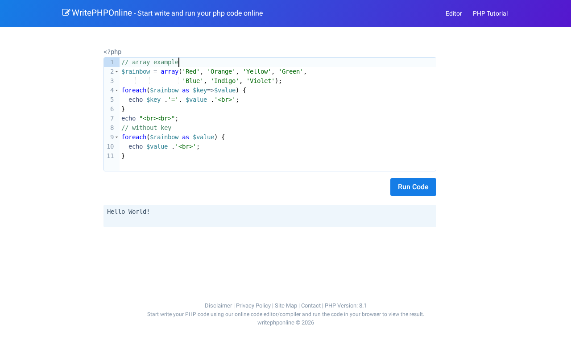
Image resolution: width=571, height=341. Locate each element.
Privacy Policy (253, 305)
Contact (311, 305)
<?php (112, 51)
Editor (454, 13)
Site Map (286, 305)
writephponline (275, 322)
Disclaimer (218, 305)
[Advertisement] (271, 254)
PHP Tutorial (490, 13)
